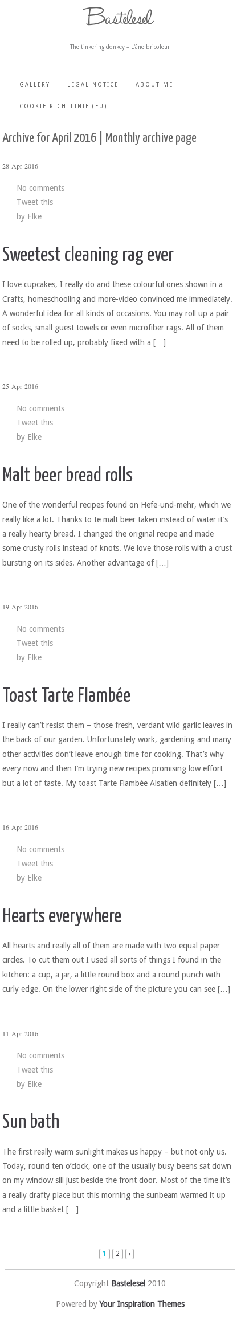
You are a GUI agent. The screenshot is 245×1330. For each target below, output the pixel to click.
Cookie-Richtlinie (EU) (63, 106)
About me (154, 84)
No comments (40, 188)
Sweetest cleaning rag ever (88, 255)
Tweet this (35, 202)
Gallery (34, 84)
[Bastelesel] (120, 16)
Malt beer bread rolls (67, 475)
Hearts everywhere (61, 916)
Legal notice (93, 84)
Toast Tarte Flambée (66, 696)
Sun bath (30, 1122)
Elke (34, 216)
